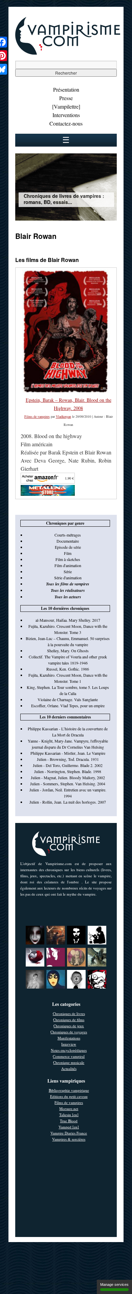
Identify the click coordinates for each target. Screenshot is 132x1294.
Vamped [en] (69, 1126)
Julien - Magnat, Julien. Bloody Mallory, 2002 (68, 777)
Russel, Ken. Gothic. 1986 (67, 669)
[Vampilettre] (66, 106)
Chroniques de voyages (68, 1031)
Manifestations (69, 1037)
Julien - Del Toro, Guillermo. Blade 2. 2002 (68, 765)
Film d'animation (67, 565)
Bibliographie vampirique (69, 1090)
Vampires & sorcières (68, 1139)
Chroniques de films (68, 1019)
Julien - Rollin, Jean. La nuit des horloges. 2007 (67, 802)
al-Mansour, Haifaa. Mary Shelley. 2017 (68, 620)
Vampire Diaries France (68, 1133)
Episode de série (68, 547)
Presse (66, 97)
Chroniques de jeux (68, 1025)
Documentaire (68, 541)
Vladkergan (63, 416)
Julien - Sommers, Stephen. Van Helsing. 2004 (67, 783)
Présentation (66, 89)
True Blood (69, 1120)
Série (68, 571)
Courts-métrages (67, 535)
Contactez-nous (66, 123)
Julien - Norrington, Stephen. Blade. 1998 (67, 771)
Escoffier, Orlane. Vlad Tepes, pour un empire (68, 705)
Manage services (114, 1284)
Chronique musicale (68, 1062)
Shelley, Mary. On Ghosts (68, 650)
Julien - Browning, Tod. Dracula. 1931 (68, 759)
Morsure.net (68, 1108)
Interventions (66, 114)
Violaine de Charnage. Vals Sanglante (68, 699)
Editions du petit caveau (69, 1096)
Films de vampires (37, 416)
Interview (68, 1044)
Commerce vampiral (69, 1056)
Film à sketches (68, 559)
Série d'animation (68, 577)
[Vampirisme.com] (67, 53)
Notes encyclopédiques (69, 1050)
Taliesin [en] (69, 1114)
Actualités (68, 1068)
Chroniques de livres (69, 1013)
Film (67, 553)
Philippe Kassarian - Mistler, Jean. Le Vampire (67, 753)
